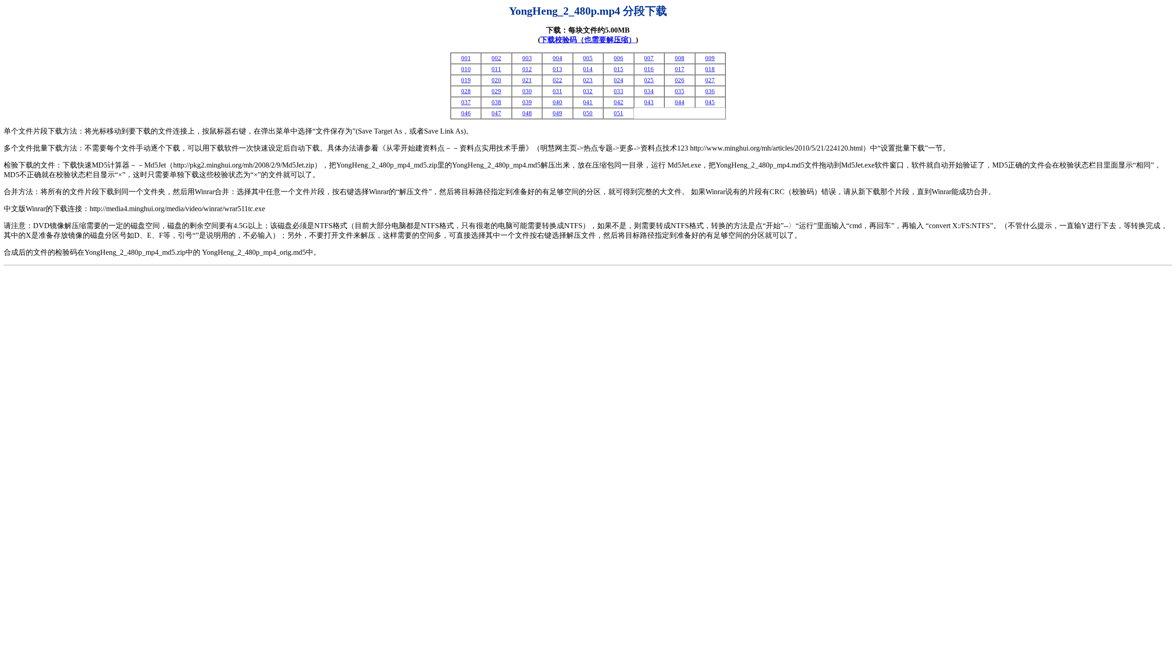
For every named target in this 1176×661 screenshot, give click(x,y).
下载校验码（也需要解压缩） (588, 40)
